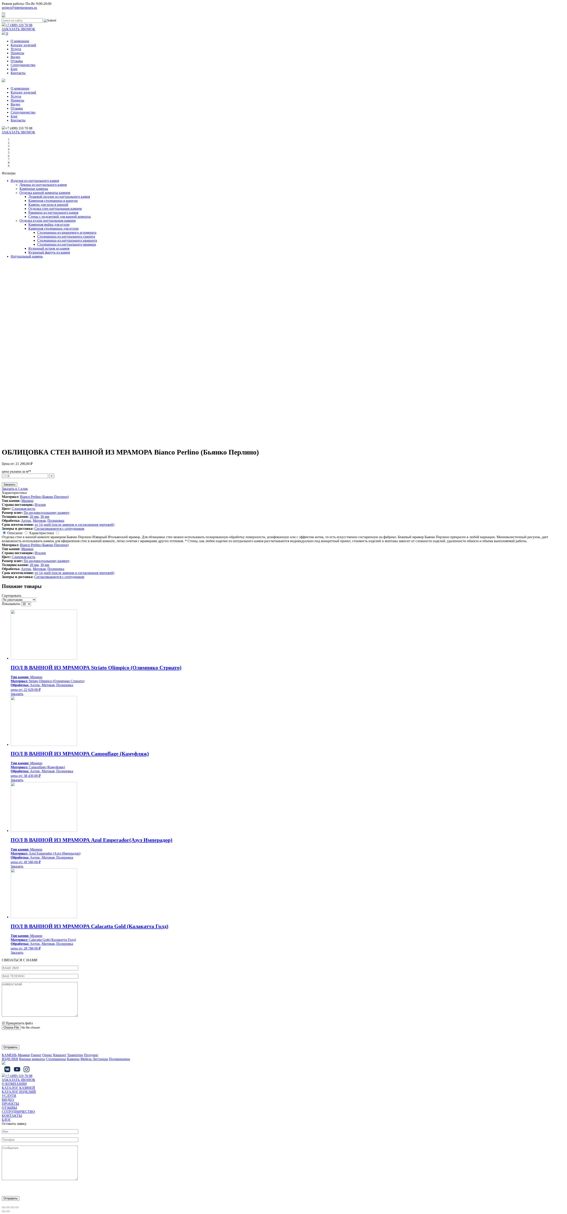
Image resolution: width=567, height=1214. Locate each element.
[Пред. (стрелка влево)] (3, 1211)
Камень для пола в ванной (48, 204)
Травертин (75, 1055)
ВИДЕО (8, 1100)
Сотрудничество (23, 65)
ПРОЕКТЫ (10, 1104)
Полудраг (91, 1055)
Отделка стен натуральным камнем (55, 208)
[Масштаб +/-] (17, 1207)
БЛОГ (6, 1120)
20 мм (34, 516)
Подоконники (119, 1059)
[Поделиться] (8, 1207)
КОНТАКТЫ (12, 1116)
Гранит (36, 1055)
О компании (20, 41)
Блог (14, 69)
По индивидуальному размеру (47, 513)
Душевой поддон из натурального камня (59, 196)
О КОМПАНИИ (14, 1084)
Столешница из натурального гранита (66, 236)
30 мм (44, 516)
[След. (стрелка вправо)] (8, 1211)
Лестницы (100, 1059)
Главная (15, 139)
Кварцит (59, 1055)
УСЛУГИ (9, 1096)
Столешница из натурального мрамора (66, 244)
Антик (26, 520)
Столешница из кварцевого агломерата (66, 232)
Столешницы (56, 1059)
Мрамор (27, 501)
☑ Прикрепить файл (17, 1023)
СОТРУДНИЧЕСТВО (18, 1112)
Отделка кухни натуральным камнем (47, 220)
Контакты (18, 73)
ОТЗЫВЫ (9, 1108)
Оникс (47, 1055)
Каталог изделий (23, 45)
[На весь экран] (12, 1207)
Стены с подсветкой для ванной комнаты (59, 216)
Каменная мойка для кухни (49, 224)
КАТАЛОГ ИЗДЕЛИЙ (19, 1092)
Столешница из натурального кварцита (67, 240)
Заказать (10, 484)
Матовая (39, 520)
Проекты (17, 53)
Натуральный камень (27, 256)
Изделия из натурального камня (35, 181)
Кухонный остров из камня (48, 248)
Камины (73, 1059)
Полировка (55, 520)
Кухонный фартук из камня (49, 252)
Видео (15, 57)
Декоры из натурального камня (43, 185)
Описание (15, 533)
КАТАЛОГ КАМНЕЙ (18, 1088)
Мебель (86, 1059)
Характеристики (41, 533)
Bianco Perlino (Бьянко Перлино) (44, 497)
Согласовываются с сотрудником (59, 528)
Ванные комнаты (32, 1059)
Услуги (16, 49)
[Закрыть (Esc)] (3, 1207)
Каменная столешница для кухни (53, 228)
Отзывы (17, 61)
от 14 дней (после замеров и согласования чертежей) (74, 524)
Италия (40, 505)
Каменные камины (33, 189)
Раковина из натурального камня (53, 212)
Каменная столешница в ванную (53, 200)
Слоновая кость (23, 509)
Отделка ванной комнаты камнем (44, 193)
